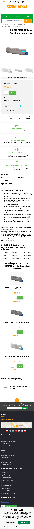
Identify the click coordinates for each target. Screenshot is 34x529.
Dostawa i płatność (5, 443)
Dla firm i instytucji (5, 457)
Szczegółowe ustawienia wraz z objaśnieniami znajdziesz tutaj (17, 525)
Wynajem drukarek (5, 460)
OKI (14, 24)
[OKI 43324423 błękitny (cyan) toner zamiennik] (17, 51)
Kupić (12, 92)
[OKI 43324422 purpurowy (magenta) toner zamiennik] (17, 313)
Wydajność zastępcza (6, 462)
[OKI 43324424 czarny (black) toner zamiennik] (17, 278)
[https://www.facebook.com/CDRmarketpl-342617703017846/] (5, 502)
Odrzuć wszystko (10, 522)
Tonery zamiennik (21, 24)
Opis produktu (10, 117)
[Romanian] (16, 431)
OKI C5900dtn (15, 258)
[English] (10, 431)
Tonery (10, 24)
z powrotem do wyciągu (5, 31)
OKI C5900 (14, 255)
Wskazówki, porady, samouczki (8, 441)
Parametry (4, 117)
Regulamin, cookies (5, 452)
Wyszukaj (28, 20)
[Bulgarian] (25, 431)
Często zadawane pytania (7, 448)
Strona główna (4, 24)
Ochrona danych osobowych (7, 455)
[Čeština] (7, 431)
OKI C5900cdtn (27, 255)
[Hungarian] (13, 431)
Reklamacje (3, 450)
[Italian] (22, 431)
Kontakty (3, 438)
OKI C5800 (14, 252)
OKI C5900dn (4, 258)
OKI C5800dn (27, 252)
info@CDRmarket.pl (25, 2)
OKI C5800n (3, 255)
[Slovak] (19, 431)
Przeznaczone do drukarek (19, 117)
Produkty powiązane (28, 117)
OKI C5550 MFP (4, 252)
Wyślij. (25, 408)
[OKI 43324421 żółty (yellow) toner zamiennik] (17, 347)
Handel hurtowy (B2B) (6, 446)
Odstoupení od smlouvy (6, 464)
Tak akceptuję (24, 522)
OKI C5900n (26, 258)
